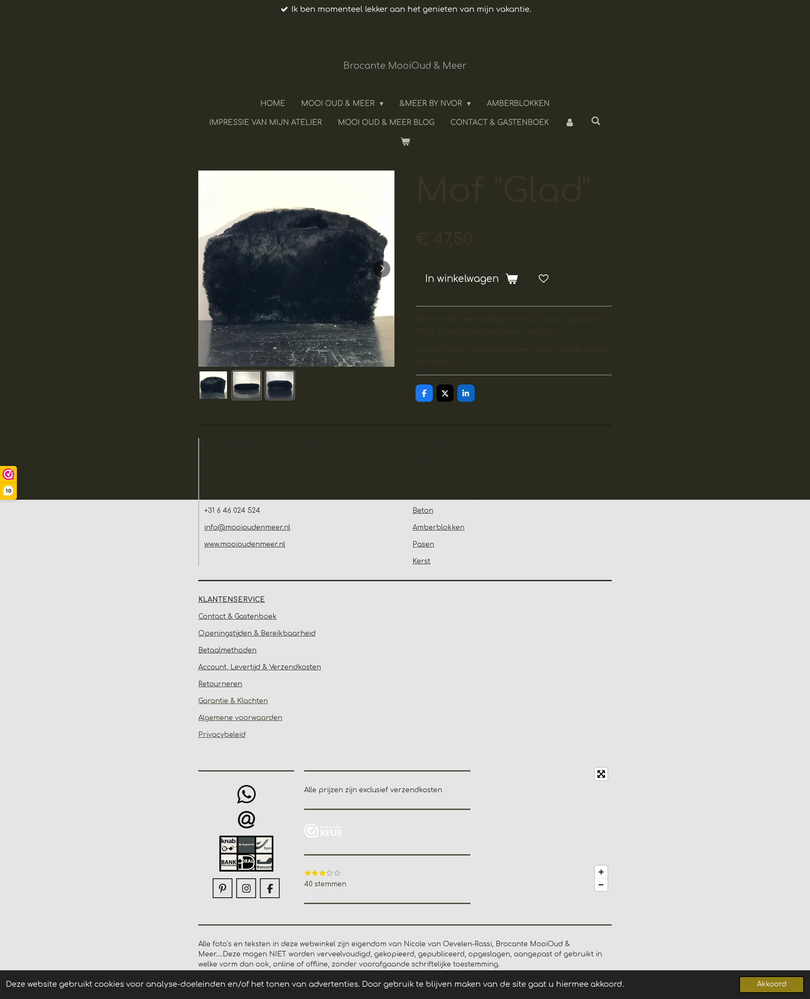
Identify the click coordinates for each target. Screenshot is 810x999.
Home (423, 460)
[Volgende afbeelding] (381, 268)
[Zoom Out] (601, 884)
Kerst (421, 561)
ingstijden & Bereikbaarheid (267, 633)
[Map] (546, 829)
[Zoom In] (601, 872)
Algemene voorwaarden (240, 718)
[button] (213, 385)
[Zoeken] (596, 121)
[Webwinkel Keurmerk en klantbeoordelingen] (323, 832)
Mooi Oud (430, 477)
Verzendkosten (295, 667)
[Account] (570, 122)
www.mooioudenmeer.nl (244, 544)
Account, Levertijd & (233, 667)
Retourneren (220, 684)
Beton (423, 510)
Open (208, 633)
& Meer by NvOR (442, 494)
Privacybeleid (222, 735)
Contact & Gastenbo (233, 616)
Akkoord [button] (771, 984)
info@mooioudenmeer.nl (247, 527)
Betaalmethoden (227, 650)
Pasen (423, 544)
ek (272, 616)
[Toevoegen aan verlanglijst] (543, 279)
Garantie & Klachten (233, 701)
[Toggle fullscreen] (601, 774)
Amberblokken (438, 527)
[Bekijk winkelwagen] (405, 142)
